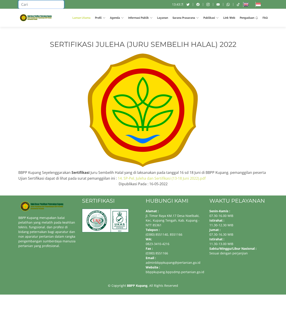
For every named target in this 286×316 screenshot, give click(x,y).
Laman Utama (81, 17)
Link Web (229, 17)
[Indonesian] (261, 4)
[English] (249, 4)
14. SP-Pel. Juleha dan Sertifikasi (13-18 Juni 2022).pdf (162, 178)
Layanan (162, 17)
